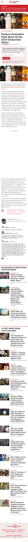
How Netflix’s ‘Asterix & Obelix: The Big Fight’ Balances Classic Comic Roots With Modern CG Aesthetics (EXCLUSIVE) (17, 295)
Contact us (20, 531)
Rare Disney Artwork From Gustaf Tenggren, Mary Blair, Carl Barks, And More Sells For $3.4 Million (19, 490)
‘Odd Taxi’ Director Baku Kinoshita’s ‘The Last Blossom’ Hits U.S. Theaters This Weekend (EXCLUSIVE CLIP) (18, 416)
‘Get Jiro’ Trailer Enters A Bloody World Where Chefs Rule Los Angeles (18, 431)
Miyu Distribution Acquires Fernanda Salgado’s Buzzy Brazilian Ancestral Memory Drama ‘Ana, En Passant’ (19, 507)
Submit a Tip (21, 530)
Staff (15, 530)
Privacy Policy (5, 62)
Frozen (17, 209)
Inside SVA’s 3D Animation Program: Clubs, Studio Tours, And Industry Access (19, 314)
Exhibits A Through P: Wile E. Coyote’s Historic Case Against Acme (18, 355)
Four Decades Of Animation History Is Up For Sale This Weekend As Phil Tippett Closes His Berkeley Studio (18, 340)
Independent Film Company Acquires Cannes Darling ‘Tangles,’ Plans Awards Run (18, 445)
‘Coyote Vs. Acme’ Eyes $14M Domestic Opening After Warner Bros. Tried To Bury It (19, 385)
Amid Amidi (5, 44)
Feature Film (13, 364)
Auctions (12, 483)
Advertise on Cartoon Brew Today (14, 535)
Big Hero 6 (10, 209)
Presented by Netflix (15, 287)
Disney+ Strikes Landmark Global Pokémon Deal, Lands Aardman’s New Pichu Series (17, 400)
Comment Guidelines (10, 531)
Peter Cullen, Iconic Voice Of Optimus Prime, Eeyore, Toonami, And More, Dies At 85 (18, 461)
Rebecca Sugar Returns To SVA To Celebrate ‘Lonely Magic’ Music (18, 277)
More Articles (19, 219)
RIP (11, 455)
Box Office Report (7, 31)
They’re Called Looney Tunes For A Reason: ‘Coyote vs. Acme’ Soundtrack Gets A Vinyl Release (19, 370)
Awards (12, 440)
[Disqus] (14, 242)
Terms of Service (14, 62)
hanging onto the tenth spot (18, 95)
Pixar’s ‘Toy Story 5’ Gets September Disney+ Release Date (18, 475)
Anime (12, 394)
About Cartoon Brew (7, 530)
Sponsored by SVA (14, 309)
